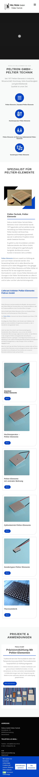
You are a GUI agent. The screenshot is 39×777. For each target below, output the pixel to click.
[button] (4, 772)
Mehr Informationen (10, 683)
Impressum (4, 755)
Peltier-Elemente (7, 258)
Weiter (7, 398)
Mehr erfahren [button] (7, 769)
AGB (2, 751)
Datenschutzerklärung (8, 753)
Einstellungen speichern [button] (20, 766)
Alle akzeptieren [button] (31, 766)
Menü (34, 4)
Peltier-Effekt (7, 316)
